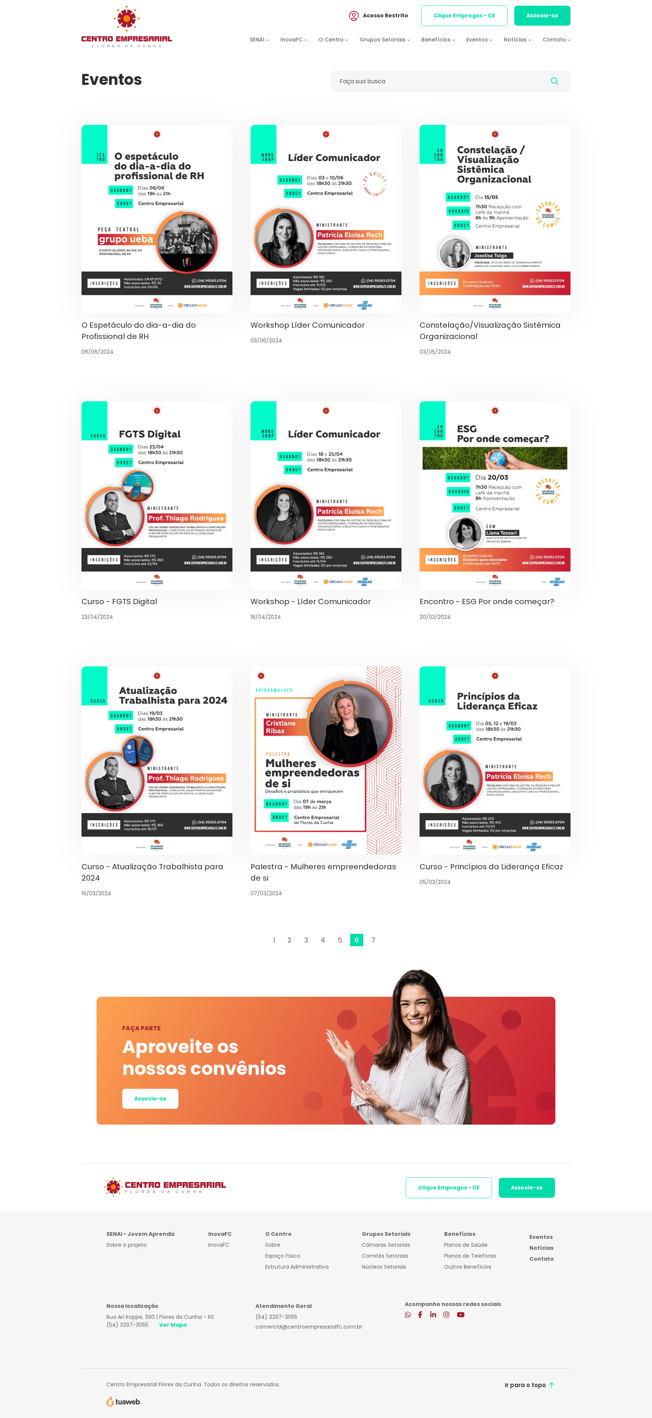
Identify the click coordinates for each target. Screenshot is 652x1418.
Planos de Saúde (465, 1245)
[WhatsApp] (408, 1315)
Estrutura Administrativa (297, 1267)
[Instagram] (446, 1315)
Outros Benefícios (467, 1267)
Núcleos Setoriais (384, 1267)
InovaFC (218, 1245)
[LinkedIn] (433, 1315)
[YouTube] (460, 1315)
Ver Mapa (173, 1325)
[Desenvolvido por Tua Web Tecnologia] (123, 1400)
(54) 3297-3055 (127, 1325)
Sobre (272, 1245)
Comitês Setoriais (385, 1256)
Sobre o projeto (126, 1245)
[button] (265, 40)
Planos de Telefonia (470, 1256)
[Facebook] (420, 1315)
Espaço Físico (282, 1256)
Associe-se (542, 15)
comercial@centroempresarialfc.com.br (308, 1327)
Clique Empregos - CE (464, 15)
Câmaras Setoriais (386, 1245)
